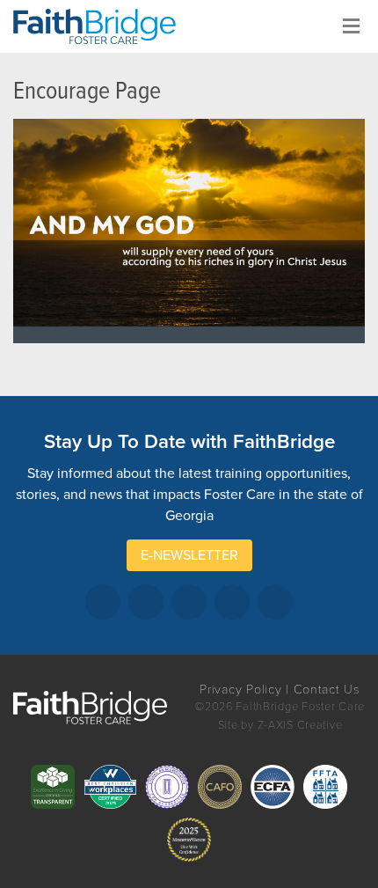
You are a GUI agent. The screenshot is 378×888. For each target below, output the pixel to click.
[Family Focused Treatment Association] (325, 787)
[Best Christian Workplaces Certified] (110, 787)
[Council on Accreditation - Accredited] (167, 787)
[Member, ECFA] (272, 787)
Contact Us (327, 689)
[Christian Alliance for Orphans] (220, 787)
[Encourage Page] (189, 231)
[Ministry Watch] (189, 840)
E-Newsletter (189, 555)
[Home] (101, 26)
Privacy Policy (240, 689)
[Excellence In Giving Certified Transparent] (53, 787)
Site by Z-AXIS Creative (280, 725)
